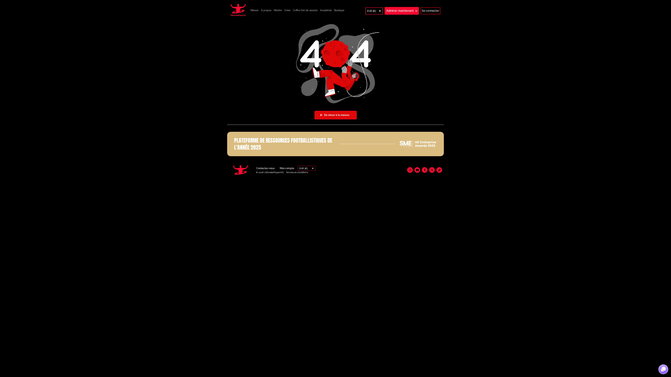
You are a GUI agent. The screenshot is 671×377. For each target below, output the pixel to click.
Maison (255, 10)
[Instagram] (410, 170)
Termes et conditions (297, 172)
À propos (266, 10)
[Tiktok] (439, 170)
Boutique (339, 10)
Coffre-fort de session (305, 10)
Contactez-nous (265, 168)
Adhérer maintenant (400, 10)
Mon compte (287, 168)
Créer (287, 10)
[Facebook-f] (424, 170)
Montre (278, 10)
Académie (326, 10)
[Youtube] (417, 170)
